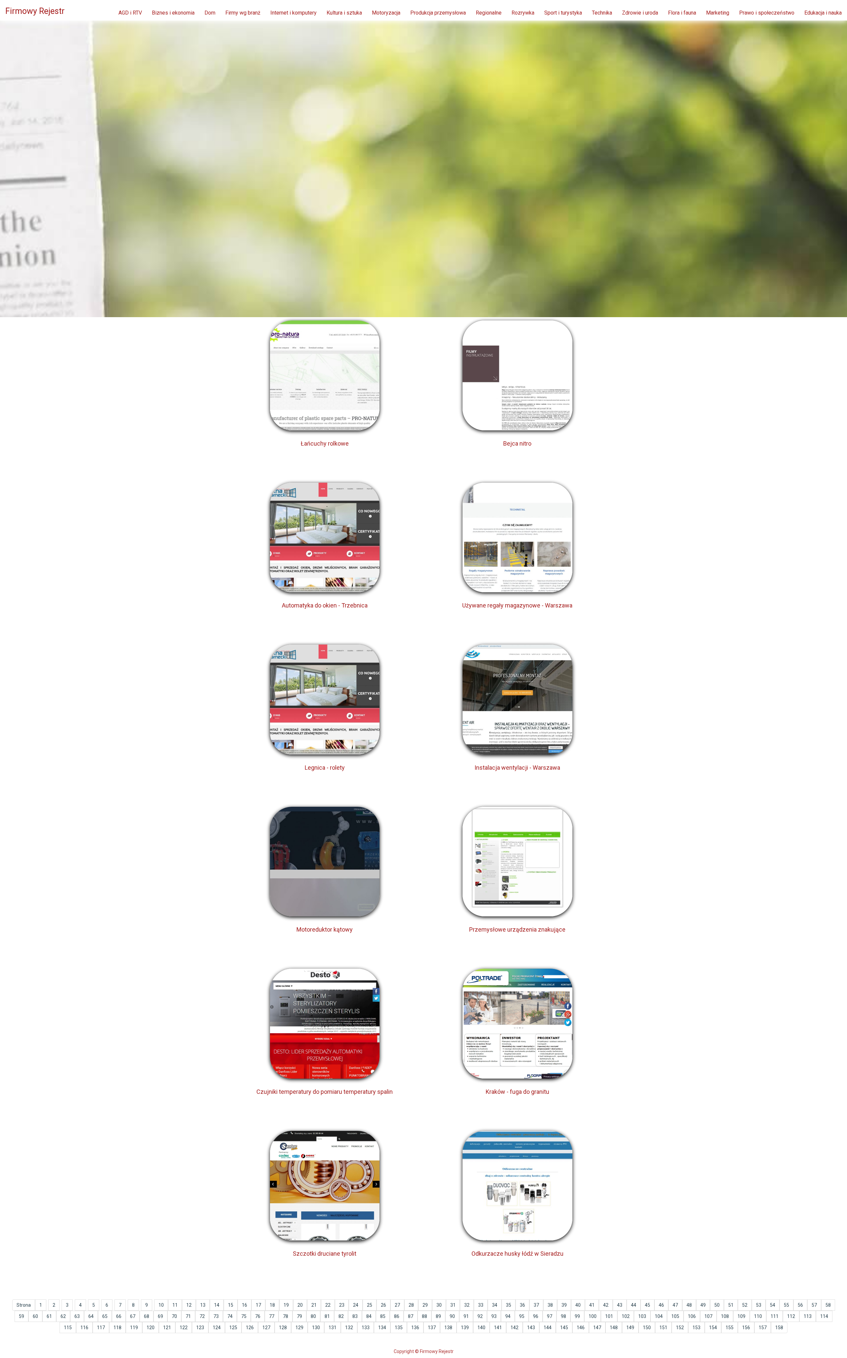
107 (708, 1316)
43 (619, 1305)
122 (184, 1327)
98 (563, 1316)
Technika (602, 13)
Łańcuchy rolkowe (325, 443)
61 (49, 1316)
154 (713, 1327)
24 (355, 1305)
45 (647, 1305)
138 (448, 1327)
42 (605, 1305)
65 (105, 1316)
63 (77, 1316)
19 (286, 1305)
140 (481, 1327)
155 (730, 1327)
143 (531, 1327)
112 (791, 1316)
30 (439, 1305)
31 (453, 1305)
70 (174, 1316)
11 (175, 1305)
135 (399, 1327)
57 (814, 1305)
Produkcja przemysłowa (438, 13)
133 (366, 1327)
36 (522, 1305)
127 (266, 1327)
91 (466, 1316)
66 (118, 1316)
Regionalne (489, 13)
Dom (209, 13)
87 (410, 1316)
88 (424, 1316)
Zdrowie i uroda (640, 13)
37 (536, 1305)
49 (703, 1305)
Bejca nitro (517, 443)
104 (659, 1316)
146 (581, 1327)
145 (564, 1327)
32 (466, 1305)
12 (189, 1305)
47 (675, 1305)
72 (202, 1316)
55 (786, 1305)
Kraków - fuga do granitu (517, 1091)
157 (763, 1327)
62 (63, 1316)
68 (146, 1316)
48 (689, 1305)
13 (202, 1305)
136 (415, 1327)
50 (717, 1305)
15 (230, 1305)
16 (244, 1305)
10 (161, 1305)
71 (188, 1316)
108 (725, 1316)
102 (626, 1316)
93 (494, 1316)
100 (593, 1316)
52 (744, 1305)
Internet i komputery (293, 13)
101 (609, 1316)
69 (160, 1316)
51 (731, 1305)
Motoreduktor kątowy (324, 929)
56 (800, 1305)
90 (452, 1316)
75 (243, 1316)
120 (151, 1327)
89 (438, 1316)
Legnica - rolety (325, 767)
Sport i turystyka (563, 13)
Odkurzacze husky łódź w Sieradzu (517, 1253)
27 (397, 1305)
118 (117, 1327)
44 (633, 1305)
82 (341, 1316)
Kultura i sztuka (344, 13)
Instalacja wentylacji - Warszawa (517, 767)
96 (535, 1316)
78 (285, 1316)
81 (327, 1316)
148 (614, 1327)
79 (299, 1316)
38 (550, 1305)
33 (480, 1305)
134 (382, 1327)
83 (355, 1316)
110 (758, 1316)
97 (549, 1316)
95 (521, 1316)
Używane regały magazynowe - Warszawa (517, 605)
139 (465, 1327)
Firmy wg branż (242, 13)
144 (548, 1327)
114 (824, 1316)
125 (233, 1327)
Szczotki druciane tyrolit (324, 1253)
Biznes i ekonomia (173, 13)
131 (332, 1327)
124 (217, 1327)
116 (84, 1327)
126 (250, 1327)
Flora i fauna (682, 13)
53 (758, 1305)
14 (216, 1305)
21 (314, 1305)
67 (132, 1316)
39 (564, 1305)
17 (258, 1305)
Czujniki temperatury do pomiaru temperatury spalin (324, 1091)
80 (313, 1316)
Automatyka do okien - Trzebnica (325, 605)
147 (597, 1327)
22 (328, 1305)
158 (779, 1327)
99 (577, 1316)
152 (680, 1327)
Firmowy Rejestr (35, 11)
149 (630, 1327)
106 (692, 1316)
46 (661, 1305)
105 (675, 1316)
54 (772, 1305)
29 (425, 1305)
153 (696, 1327)
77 (271, 1316)
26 (383, 1305)
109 (741, 1316)
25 (369, 1305)
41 (592, 1305)
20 (300, 1305)
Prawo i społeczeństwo (766, 13)
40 (578, 1305)
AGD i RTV (130, 13)
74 (230, 1316)
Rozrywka (523, 13)
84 (369, 1316)
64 (91, 1316)
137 (432, 1327)
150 (647, 1327)
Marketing (717, 13)
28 (411, 1305)
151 (663, 1327)
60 (35, 1316)
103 (642, 1316)
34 (494, 1305)
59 (21, 1316)
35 (508, 1305)
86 (396, 1316)
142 (514, 1327)
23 (341, 1305)
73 (216, 1316)
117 (101, 1327)
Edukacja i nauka (823, 13)
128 (283, 1327)
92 (480, 1316)
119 (134, 1327)
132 (349, 1327)
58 (828, 1305)
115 (68, 1327)
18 (272, 1305)
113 (808, 1316)
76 (257, 1316)
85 (382, 1316)
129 (299, 1327)
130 (316, 1327)
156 (746, 1327)
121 (167, 1327)
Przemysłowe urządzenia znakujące (517, 929)
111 (775, 1316)
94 (508, 1316)
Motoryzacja (386, 13)
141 (498, 1327)
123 (200, 1327)
